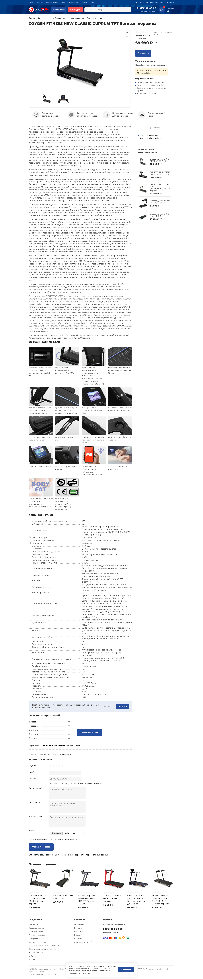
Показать (122, 706)
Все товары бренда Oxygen (152, 138)
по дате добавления (54, 746)
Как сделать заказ (36, 928)
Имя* (31, 772)
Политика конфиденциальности (42, 975)
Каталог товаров (45, 18)
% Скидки (33, 956)
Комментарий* (36, 816)
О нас (31, 2)
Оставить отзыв (41, 847)
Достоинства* (35, 788)
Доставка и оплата (52, 2)
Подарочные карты (37, 939)
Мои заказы (34, 925)
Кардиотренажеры (76, 18)
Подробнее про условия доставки (150, 65)
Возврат (83, 2)
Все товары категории (149, 135)
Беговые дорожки (94, 18)
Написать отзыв (90, 732)
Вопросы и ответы (36, 953)
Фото (31, 830)
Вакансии (78, 939)
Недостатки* (35, 802)
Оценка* (33, 766)
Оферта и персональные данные (42, 949)
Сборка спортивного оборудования (44, 945)
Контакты (39, 2)
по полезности (74, 746)
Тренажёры (60, 18)
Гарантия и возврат (37, 935)
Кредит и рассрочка (70, 2)
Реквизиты (78, 932)
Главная (32, 18)
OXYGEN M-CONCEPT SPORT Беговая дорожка (113, 898)
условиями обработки (74, 855)
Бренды (32, 960)
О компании (79, 925)
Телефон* (33, 778)
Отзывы (92, 2)
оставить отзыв (143, 35)
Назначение (38, 543)
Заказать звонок (148, 11)
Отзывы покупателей (83, 942)
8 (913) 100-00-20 (146, 8)
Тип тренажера (39, 537)
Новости (78, 935)
